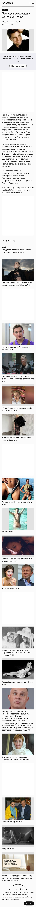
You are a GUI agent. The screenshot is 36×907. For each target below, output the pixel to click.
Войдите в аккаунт (10, 250)
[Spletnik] (7, 3)
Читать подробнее (12, 899)
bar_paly (11, 240)
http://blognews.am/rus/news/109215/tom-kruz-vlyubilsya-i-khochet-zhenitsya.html (18, 190)
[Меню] (33, 3)
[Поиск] (28, 3)
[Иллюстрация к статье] (18, 40)
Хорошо (29, 903)
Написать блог (18, 66)
